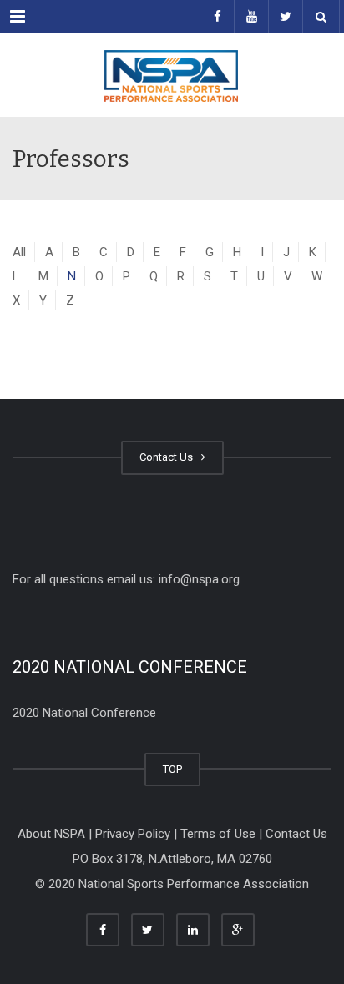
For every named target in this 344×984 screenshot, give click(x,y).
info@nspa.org (199, 579)
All (19, 252)
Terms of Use (217, 833)
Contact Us (168, 457)
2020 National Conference (84, 712)
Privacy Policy (132, 833)
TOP (172, 769)
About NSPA (51, 833)
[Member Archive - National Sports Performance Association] (172, 75)
